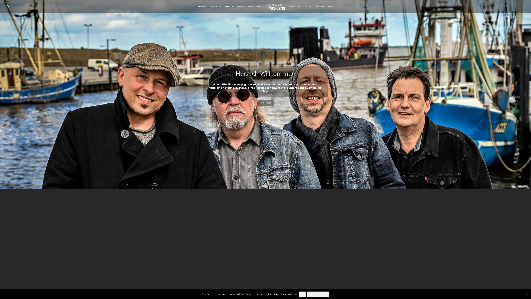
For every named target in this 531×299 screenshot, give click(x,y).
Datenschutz (255, 7)
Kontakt (307, 7)
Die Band (202, 7)
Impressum (294, 7)
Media (227, 7)
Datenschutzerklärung (318, 294)
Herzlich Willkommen (265, 73)
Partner (320, 7)
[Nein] (527, 294)
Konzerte (216, 7)
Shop (239, 7)
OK (302, 294)
